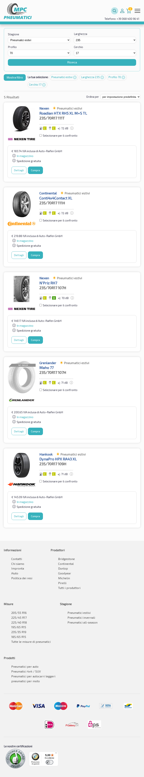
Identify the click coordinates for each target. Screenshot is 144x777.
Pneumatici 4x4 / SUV (26, 671)
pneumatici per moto (25, 681)
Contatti (16, 559)
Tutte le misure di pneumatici (31, 641)
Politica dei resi (21, 578)
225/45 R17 (19, 617)
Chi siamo (17, 563)
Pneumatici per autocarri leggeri (33, 676)
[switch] (49, 762)
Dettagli (19, 170)
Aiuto (14, 573)
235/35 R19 (18, 632)
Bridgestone (66, 559)
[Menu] (56, 754)
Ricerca (72, 62)
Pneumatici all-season (83, 622)
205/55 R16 (19, 612)
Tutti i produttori (69, 588)
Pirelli (62, 583)
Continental (66, 563)
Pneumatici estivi (62, 77)
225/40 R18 (19, 622)
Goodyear (64, 573)
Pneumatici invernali (81, 617)
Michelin (64, 578)
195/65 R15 (18, 627)
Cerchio (78, 47)
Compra (35, 170)
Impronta (17, 568)
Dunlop (63, 568)
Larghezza (80, 34)
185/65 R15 (18, 636)
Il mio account (122, 11)
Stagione (13, 34)
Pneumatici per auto (24, 666)
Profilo (12, 47)
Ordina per (92, 96)
